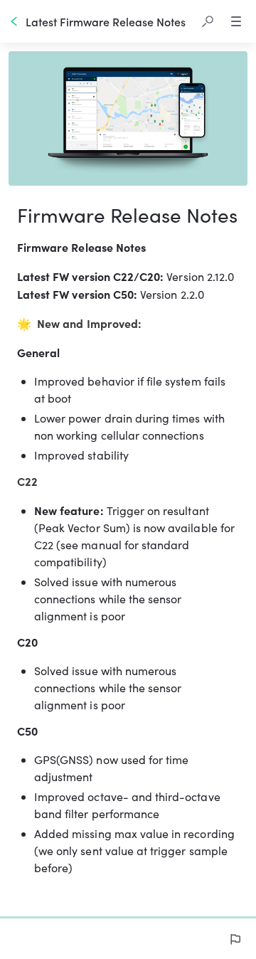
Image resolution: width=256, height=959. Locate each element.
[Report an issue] (234, 939)
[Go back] (14, 21)
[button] (207, 21)
